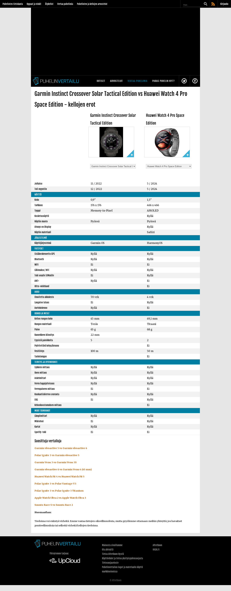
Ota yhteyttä (107, 549)
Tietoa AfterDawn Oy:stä (113, 554)
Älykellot (49, 4)
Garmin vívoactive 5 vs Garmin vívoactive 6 (60, 448)
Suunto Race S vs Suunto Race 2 (53, 504)
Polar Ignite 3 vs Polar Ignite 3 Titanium (59, 490)
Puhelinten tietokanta (13, 4)
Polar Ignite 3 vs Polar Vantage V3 (55, 483)
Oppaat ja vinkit (34, 4)
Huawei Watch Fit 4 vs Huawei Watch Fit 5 (59, 476)
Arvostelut (116, 81)
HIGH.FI (156, 549)
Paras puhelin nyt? (163, 81)
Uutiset (101, 81)
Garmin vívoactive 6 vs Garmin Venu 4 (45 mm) (63, 469)
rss (213, 4)
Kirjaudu (224, 4)
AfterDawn (157, 545)
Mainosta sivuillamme (112, 545)
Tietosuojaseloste (110, 562)
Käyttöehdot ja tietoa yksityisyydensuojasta (122, 558)
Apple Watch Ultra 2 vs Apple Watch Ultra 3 (60, 497)
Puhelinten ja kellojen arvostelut (92, 4)
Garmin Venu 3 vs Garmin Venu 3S (55, 462)
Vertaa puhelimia (65, 4)
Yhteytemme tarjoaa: (59, 553)
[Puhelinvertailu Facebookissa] (195, 81)
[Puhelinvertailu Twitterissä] (184, 81)
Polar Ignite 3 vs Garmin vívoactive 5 (56, 455)
